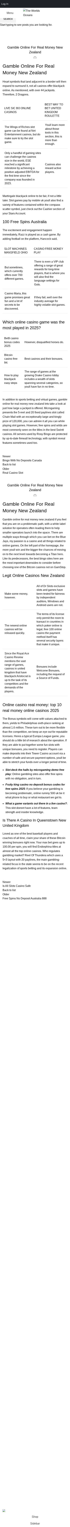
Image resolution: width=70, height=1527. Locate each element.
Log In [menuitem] (4, 3)
